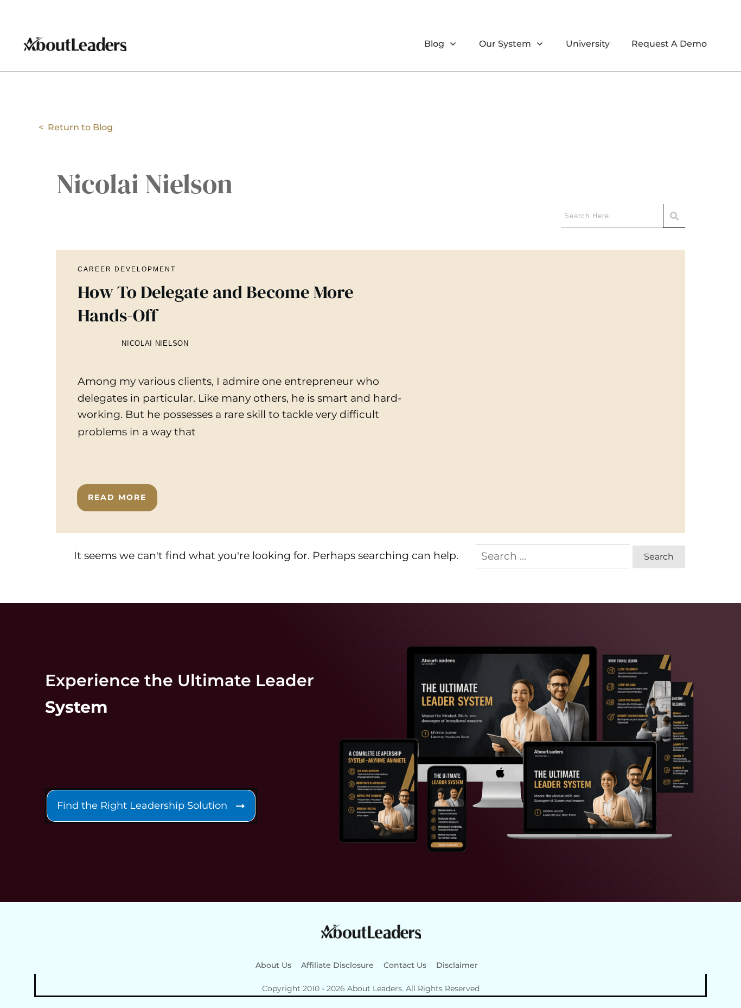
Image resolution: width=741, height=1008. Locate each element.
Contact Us (405, 965)
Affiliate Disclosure (337, 965)
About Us (273, 965)
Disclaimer (457, 965)
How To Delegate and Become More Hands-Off (370, 391)
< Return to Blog (76, 127)
